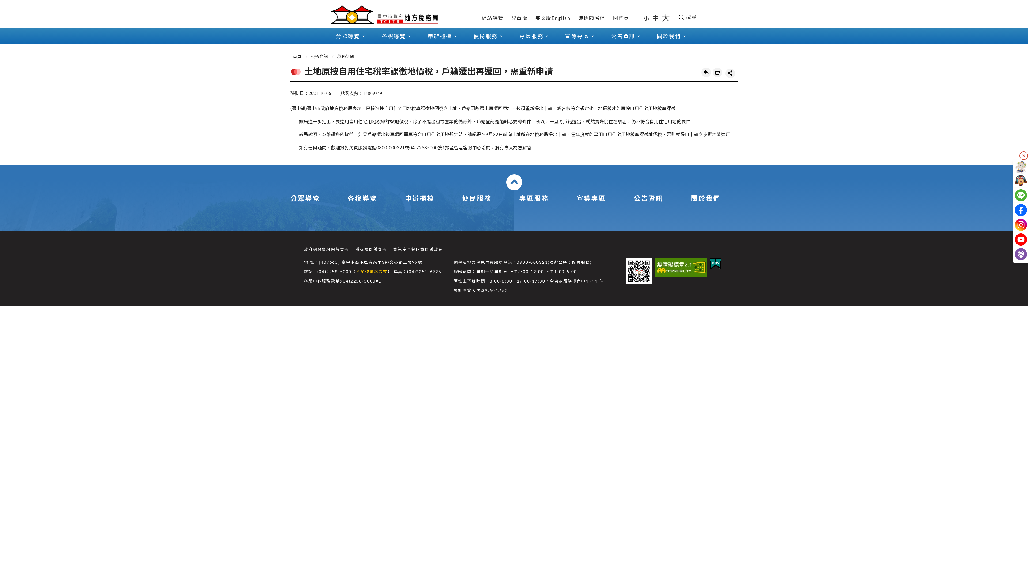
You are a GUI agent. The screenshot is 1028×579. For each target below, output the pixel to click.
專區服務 (534, 199)
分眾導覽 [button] (348, 36)
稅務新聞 (345, 57)
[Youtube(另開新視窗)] (1016, 239)
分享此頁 (730, 73)
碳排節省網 (591, 18)
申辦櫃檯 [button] (440, 36)
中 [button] (656, 18)
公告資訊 (319, 57)
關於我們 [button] (669, 36)
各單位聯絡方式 (372, 272)
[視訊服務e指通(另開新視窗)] (1016, 180)
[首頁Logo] (384, 14)
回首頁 (621, 18)
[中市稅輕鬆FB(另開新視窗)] (1016, 210)
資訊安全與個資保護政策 (418, 250)
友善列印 (717, 72)
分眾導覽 (305, 199)
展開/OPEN (514, 182)
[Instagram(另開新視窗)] (1016, 224)
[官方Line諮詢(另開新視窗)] (1016, 195)
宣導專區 (591, 199)
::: (3, 4)
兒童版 (519, 18)
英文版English (553, 18)
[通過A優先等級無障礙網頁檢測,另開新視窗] (681, 267)
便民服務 (477, 199)
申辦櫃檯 (419, 199)
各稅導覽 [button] (394, 36)
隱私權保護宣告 (371, 250)
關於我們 (705, 199)
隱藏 (1023, 155)
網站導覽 (493, 18)
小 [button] (647, 18)
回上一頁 (706, 72)
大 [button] (666, 18)
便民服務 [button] (486, 36)
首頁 (297, 57)
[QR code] (639, 271)
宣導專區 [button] (577, 36)
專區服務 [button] (531, 36)
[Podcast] (1016, 254)
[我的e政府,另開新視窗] (715, 264)
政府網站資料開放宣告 (326, 250)
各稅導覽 (362, 199)
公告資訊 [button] (623, 36)
